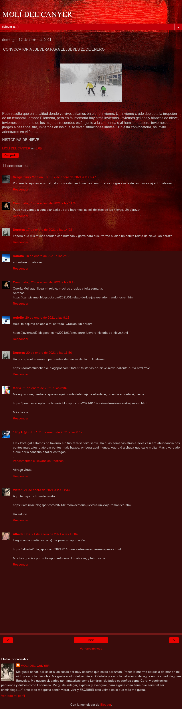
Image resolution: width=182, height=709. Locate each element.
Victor (18, 490)
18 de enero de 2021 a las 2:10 (47, 256)
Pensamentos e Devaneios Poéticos (38, 461)
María (17, 388)
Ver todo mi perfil (13, 695)
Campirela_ (21, 203)
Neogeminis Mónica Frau (32, 177)
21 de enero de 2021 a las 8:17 (60, 432)
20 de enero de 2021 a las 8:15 (53, 282)
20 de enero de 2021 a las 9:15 (47, 317)
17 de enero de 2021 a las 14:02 (49, 229)
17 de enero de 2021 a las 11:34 (54, 203)
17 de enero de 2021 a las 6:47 (74, 177)
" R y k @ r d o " (25, 432)
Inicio (91, 640)
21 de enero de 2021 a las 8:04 (44, 388)
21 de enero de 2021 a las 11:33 (47, 490)
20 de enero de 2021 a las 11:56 (49, 352)
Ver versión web (91, 648)
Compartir (10, 155)
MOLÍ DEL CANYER (37, 14)
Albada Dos (21, 534)
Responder (20, 189)
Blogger (105, 704)
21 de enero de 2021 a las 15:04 (55, 534)
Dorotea (19, 229)
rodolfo (18, 256)
